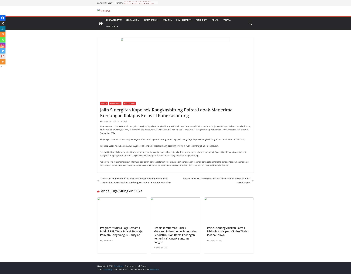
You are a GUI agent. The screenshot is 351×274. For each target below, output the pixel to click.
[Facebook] (2, 18)
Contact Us (112, 26)
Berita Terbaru (114, 20)
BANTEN (104, 103)
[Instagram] (2, 45)
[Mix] (2, 34)
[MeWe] (2, 29)
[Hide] (1, 67)
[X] (2, 23)
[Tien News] (100, 23)
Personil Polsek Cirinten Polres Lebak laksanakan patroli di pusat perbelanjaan (216, 180)
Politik (215, 20)
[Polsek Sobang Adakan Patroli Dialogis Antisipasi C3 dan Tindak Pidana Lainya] (229, 199)
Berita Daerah (151, 20)
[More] (2, 61)
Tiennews (123, 121)
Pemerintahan (183, 20)
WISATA (226, 20)
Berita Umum (132, 20)
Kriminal (167, 20)
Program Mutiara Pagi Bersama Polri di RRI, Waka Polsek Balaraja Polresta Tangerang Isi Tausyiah (121, 231)
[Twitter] (2, 51)
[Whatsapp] (2, 40)
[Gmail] (2, 56)
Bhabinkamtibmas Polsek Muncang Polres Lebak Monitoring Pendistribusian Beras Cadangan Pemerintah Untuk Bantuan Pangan (175, 235)
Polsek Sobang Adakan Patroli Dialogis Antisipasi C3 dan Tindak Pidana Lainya (228, 231)
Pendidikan (201, 20)
